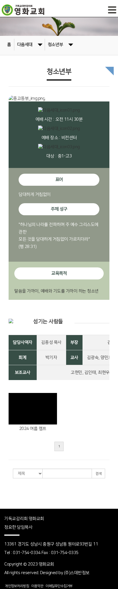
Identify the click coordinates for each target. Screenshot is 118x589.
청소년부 (55, 44)
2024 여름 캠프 (32, 428)
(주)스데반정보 (77, 572)
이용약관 (37, 586)
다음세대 (25, 44)
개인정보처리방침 (17, 586)
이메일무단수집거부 (59, 586)
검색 (98, 473)
